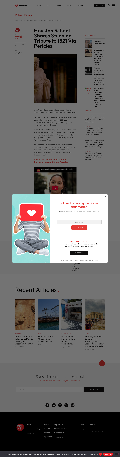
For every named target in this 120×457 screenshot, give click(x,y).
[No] (117, 454)
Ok (100, 454)
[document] (60, 228)
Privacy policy (108, 454)
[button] (105, 197)
